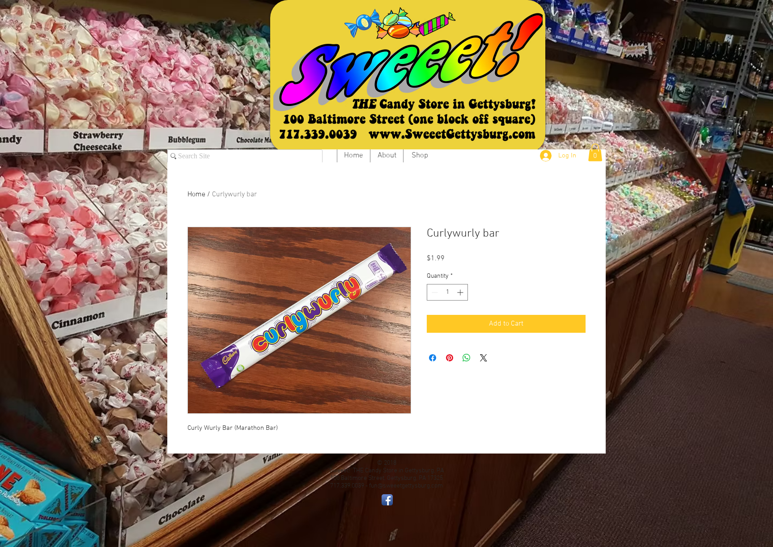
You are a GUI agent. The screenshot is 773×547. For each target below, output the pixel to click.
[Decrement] (433, 292)
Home (196, 194)
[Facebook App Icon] (387, 499)
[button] (595, 152)
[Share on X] (483, 357)
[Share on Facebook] (432, 357)
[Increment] (461, 292)
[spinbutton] (447, 292)
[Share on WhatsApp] (466, 357)
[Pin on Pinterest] (449, 357)
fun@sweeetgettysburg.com (406, 486)
